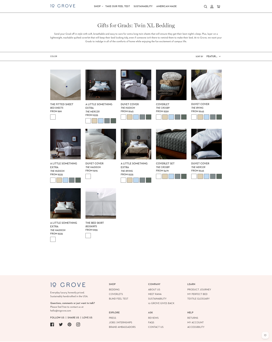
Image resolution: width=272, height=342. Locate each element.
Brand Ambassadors (122, 327)
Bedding (114, 289)
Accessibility (195, 327)
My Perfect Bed (197, 294)
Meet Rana (155, 294)
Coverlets (116, 294)
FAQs (151, 322)
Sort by (199, 56)
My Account (195, 322)
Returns (192, 317)
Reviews (153, 317)
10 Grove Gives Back (161, 303)
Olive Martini (113, 120)
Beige (94, 120)
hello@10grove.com (60, 310)
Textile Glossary (198, 298)
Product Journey (199, 289)
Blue (100, 120)
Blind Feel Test (118, 298)
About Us (154, 289)
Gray (107, 120)
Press (112, 317)
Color (53, 56)
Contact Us (156, 327)
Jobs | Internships (120, 322)
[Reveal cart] (218, 6)
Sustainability (157, 298)
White (53, 117)
